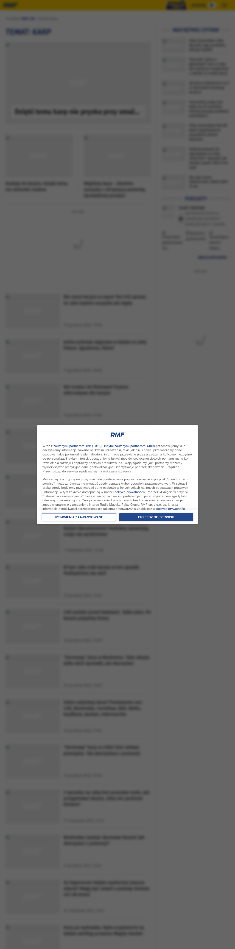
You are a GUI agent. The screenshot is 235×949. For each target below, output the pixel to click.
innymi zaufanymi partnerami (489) (129, 446)
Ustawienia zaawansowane (79, 517)
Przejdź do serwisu (156, 517)
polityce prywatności (129, 492)
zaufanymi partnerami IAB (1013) (77, 446)
